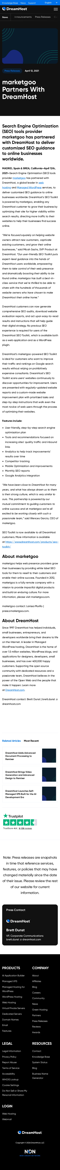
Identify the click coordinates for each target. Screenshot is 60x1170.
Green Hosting (39, 1009)
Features (6, 1030)
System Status (39, 1062)
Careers (36, 992)
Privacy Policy (9, 1056)
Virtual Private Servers (13, 1008)
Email (5, 1025)
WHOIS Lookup (10, 1079)
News (23, 3)
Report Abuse (9, 1062)
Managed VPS (9, 981)
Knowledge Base (10, 3)
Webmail (7, 1119)
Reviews (36, 1026)
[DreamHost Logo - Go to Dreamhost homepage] (15, 9)
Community (38, 998)
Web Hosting (9, 1002)
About (35, 975)
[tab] (11, 741)
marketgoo (19, 178)
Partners (36, 1015)
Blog (34, 987)
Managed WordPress (29, 187)
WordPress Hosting (12, 996)
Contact (36, 1051)
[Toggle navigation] (56, 9)
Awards (36, 1032)
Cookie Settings (15, 1085)
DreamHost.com (14, 690)
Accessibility (8, 1073)
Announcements (23, 17)
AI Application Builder (13, 975)
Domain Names (10, 1019)
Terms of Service (10, 1068)
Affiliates (36, 981)
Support (32, 3)
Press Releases (43, 17)
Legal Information (11, 1051)
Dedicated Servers (12, 1013)
